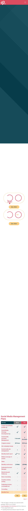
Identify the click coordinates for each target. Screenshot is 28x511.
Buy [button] (17, 495)
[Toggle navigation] (25, 2)
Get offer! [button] (14, 207)
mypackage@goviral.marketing (8, 506)
